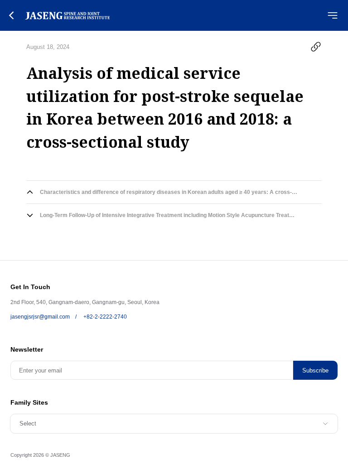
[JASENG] (67, 15)
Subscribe (315, 370)
